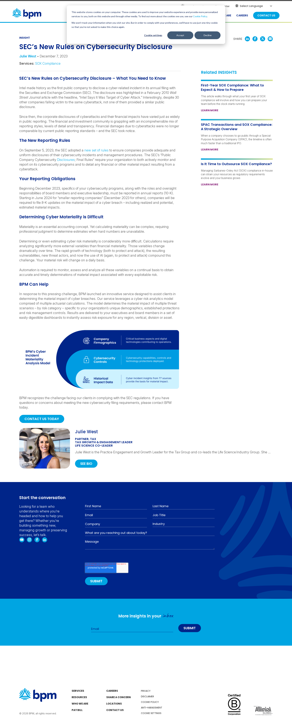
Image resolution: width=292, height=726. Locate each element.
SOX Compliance (47, 63)
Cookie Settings (151, 713)
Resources (79, 697)
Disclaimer (147, 696)
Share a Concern (118, 697)
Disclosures (66, 160)
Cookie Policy (200, 16)
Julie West (27, 56)
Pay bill (77, 710)
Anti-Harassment (151, 707)
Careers (112, 691)
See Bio (86, 463)
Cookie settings (153, 35)
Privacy (146, 691)
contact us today (42, 419)
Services (78, 691)
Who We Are (80, 703)
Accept (180, 35)
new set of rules (96, 150)
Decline (208, 35)
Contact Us (115, 710)
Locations (114, 703)
